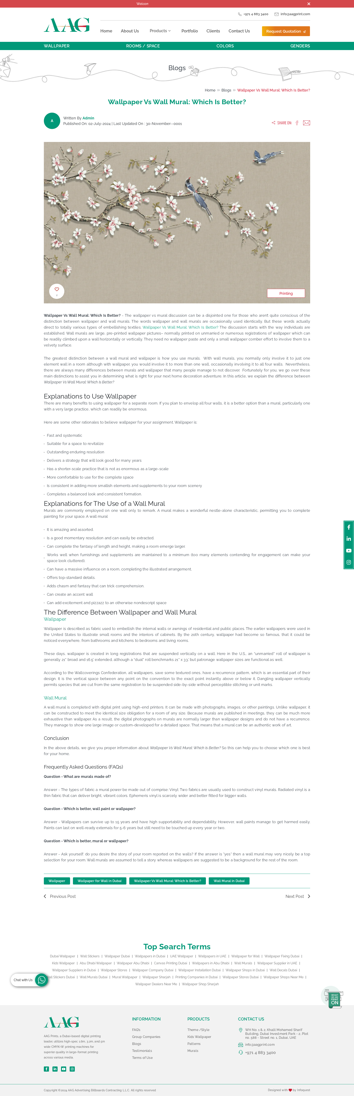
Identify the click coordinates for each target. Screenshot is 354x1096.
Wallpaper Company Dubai (152, 970)
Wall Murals (243, 963)
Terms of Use (142, 1058)
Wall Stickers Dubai (60, 977)
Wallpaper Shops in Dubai (245, 970)
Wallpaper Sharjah (156, 977)
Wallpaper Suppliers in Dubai (74, 970)
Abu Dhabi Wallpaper (96, 963)
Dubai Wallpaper (62, 956)
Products (158, 30)
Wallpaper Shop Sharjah (200, 984)
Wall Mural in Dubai (229, 881)
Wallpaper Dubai (117, 956)
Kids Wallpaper (63, 963)
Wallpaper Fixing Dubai (281, 956)
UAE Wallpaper (181, 956)
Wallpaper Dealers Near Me (156, 984)
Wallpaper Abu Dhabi (133, 963)
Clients (213, 31)
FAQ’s (136, 1030)
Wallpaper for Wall (245, 956)
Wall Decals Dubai (283, 970)
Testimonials (142, 1051)
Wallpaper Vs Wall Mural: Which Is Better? (273, 90)
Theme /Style (198, 1030)
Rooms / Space (143, 45)
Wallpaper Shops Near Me (283, 977)
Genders (300, 45)
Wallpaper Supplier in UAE (277, 963)
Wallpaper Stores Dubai (240, 977)
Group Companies (146, 1037)
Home (106, 31)
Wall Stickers (90, 956)
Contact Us (239, 31)
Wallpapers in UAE (212, 956)
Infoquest (303, 1090)
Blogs (226, 90)
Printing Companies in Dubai (196, 977)
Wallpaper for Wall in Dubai (99, 881)
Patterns (194, 1044)
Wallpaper (56, 45)
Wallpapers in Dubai (150, 956)
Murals (192, 1051)
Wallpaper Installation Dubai (199, 970)
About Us (130, 31)
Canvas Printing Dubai (170, 963)
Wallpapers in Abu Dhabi (210, 963)
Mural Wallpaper (124, 977)
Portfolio (190, 31)
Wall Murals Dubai (93, 977)
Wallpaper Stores (114, 970)
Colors (225, 45)
